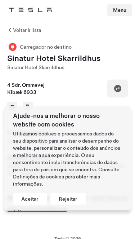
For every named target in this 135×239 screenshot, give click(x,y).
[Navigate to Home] (30, 10)
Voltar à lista (27, 30)
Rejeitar (68, 199)
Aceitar (30, 199)
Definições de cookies (38, 177)
